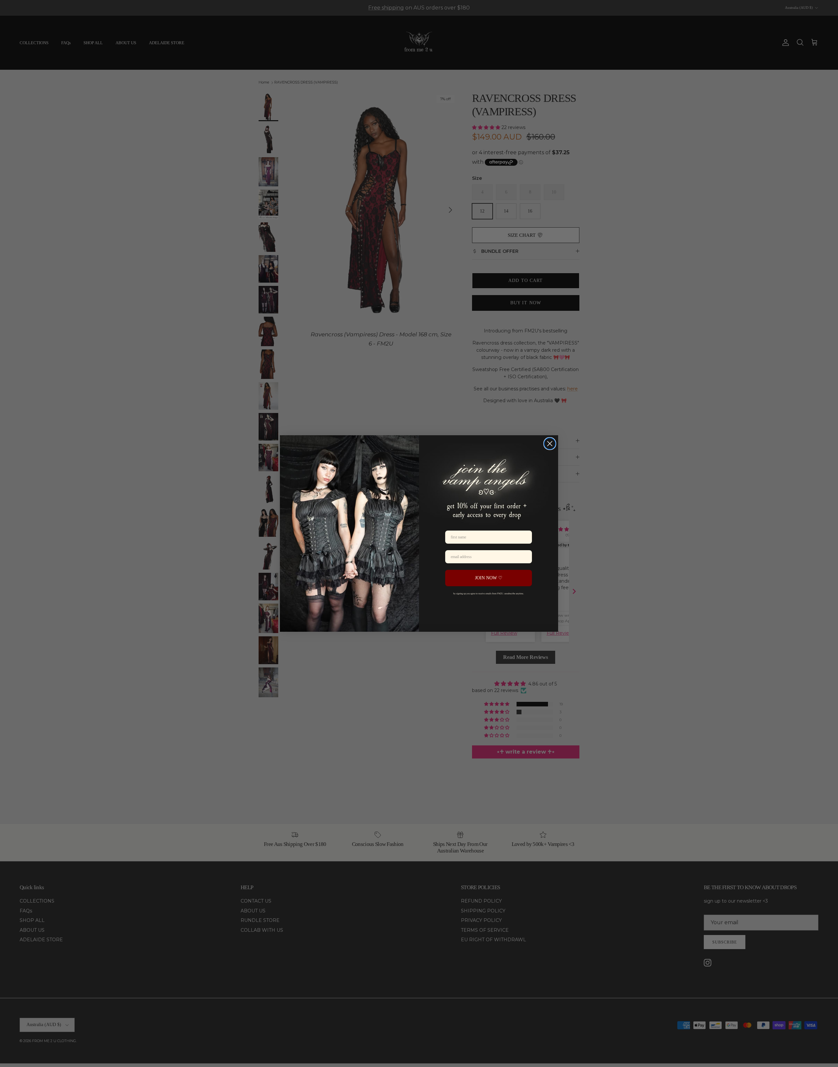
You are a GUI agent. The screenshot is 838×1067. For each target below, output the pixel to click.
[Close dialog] (550, 443)
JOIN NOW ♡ (488, 577)
